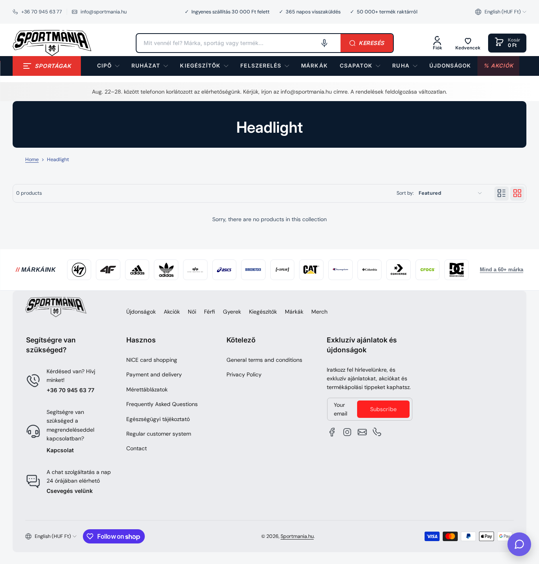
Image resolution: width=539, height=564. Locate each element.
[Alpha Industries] (195, 269)
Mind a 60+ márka (501, 270)
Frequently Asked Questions (162, 404)
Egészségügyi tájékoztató (158, 419)
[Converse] (398, 269)
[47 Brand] (79, 269)
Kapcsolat (60, 450)
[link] (314, 66)
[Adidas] (137, 269)
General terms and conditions (264, 359)
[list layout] (501, 193)
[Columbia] (369, 269)
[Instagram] (347, 432)
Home (32, 159)
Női (192, 311)
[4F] (108, 269)
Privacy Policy (244, 374)
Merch (319, 311)
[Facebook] (332, 432)
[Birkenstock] (253, 269)
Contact (136, 448)
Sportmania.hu (297, 536)
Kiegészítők (263, 311)
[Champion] (340, 269)
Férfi (209, 311)
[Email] (362, 432)
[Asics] (224, 269)
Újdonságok (141, 311)
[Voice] (324, 43)
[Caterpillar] (311, 269)
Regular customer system (158, 433)
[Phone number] (377, 432)
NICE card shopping (151, 359)
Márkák (294, 311)
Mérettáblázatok (147, 389)
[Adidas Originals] (166, 269)
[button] (500, 12)
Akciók (172, 311)
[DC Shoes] (456, 269)
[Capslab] (282, 269)
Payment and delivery (154, 374)
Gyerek (232, 311)
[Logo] (52, 43)
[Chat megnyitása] (519, 544)
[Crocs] (427, 269)
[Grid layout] (517, 193)
